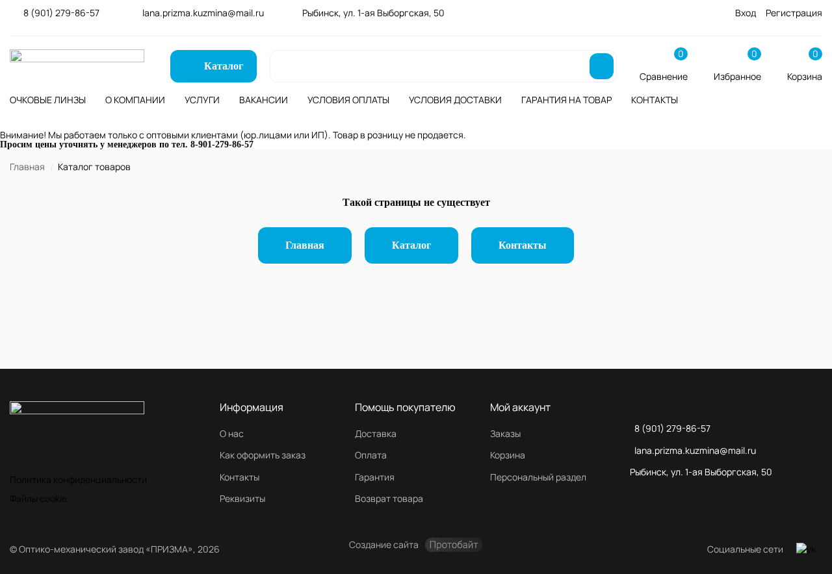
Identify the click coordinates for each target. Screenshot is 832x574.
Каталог (411, 245)
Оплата (371, 455)
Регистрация (794, 12)
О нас (232, 433)
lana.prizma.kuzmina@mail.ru (203, 12)
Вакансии (263, 100)
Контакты (654, 100)
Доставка (375, 433)
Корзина (507, 455)
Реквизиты (242, 498)
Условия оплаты (348, 100)
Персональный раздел (538, 477)
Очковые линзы (48, 100)
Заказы (505, 433)
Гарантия (375, 477)
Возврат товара (389, 498)
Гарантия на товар (566, 100)
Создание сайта (384, 544)
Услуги (202, 100)
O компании (135, 100)
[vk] (806, 549)
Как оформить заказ (263, 455)
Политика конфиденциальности (78, 479)
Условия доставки (455, 100)
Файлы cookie (38, 498)
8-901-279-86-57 (222, 144)
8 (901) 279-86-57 (61, 12)
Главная (27, 166)
